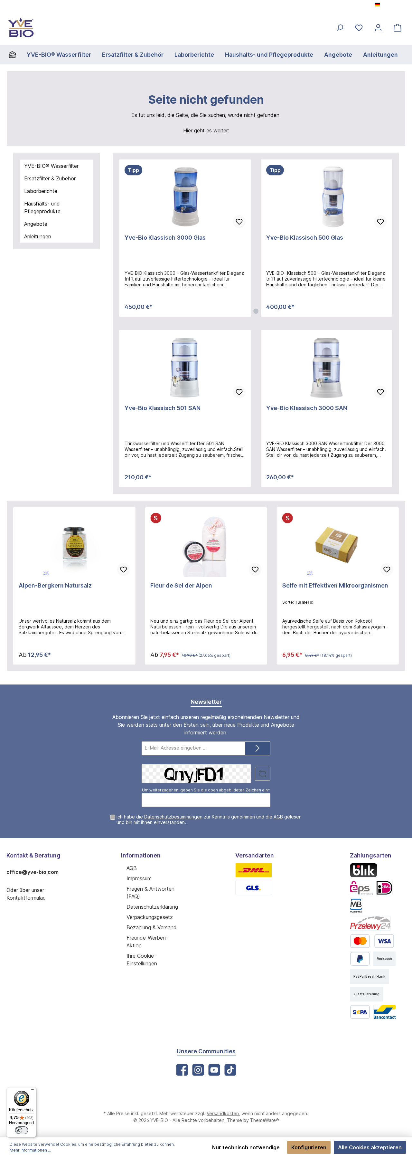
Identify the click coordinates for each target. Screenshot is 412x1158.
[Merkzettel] (359, 27)
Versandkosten (223, 1113)
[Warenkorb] (397, 27)
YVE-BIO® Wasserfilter (51, 166)
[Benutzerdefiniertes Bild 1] (253, 870)
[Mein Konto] (378, 27)
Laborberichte (40, 191)
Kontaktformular (25, 898)
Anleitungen (37, 236)
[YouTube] (214, 1070)
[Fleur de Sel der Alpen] (205, 545)
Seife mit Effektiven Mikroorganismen (335, 585)
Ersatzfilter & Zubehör (50, 178)
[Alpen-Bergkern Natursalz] (74, 545)
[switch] (21, 1130)
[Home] (15, 54)
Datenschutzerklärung (152, 907)
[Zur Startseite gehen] (20, 27)
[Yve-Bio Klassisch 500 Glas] (326, 197)
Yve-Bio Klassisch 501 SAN (163, 408)
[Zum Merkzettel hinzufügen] (239, 221)
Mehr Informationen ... (30, 1150)
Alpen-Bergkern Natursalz (55, 585)
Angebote (35, 224)
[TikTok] (230, 1070)
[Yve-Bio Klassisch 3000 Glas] (185, 197)
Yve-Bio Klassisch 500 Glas (304, 237)
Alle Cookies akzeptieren (370, 1147)
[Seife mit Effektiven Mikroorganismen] (337, 545)
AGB (278, 816)
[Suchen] (340, 27)
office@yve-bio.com (32, 872)
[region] (255, 238)
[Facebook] (182, 1070)
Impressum (139, 878)
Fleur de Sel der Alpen (181, 585)
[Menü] (32, 1091)
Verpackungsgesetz (149, 917)
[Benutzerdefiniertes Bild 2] (253, 888)
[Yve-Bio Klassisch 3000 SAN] (326, 367)
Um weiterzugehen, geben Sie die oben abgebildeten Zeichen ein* (206, 790)
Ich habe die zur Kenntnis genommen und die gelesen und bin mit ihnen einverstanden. (209, 819)
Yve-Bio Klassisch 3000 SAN (306, 408)
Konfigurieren (308, 1147)
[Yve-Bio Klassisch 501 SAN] (185, 367)
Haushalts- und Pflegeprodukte (42, 207)
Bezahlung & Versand (151, 927)
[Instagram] (198, 1070)
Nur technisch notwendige (246, 1147)
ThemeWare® (264, 1120)
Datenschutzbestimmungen (173, 816)
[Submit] (257, 748)
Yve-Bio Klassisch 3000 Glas (165, 237)
